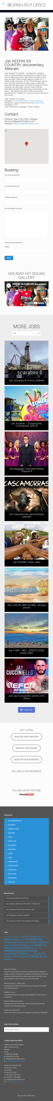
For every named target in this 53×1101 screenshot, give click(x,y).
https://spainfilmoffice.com (26, 123)
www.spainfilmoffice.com (15, 1061)
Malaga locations (16, 950)
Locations (40, 945)
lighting (30, 945)
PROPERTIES (12, 878)
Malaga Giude (37, 948)
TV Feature (20, 956)
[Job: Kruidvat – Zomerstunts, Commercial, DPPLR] (27, 408)
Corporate (10, 942)
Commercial (33, 939)
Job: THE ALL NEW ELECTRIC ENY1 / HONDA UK (23, 904)
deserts (27, 942)
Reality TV (26, 101)
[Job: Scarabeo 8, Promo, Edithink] (27, 363)
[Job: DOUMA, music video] (27, 544)
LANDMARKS (13, 862)
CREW (10, 837)
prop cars (30, 954)
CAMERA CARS (13, 829)
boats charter (42, 937)
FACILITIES (12, 849)
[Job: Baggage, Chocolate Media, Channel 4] (27, 454)
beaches (18, 937)
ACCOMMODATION (15, 821)
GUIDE (10, 853)
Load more (28, 710)
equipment (9, 945)
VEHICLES (11, 882)
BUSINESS (12, 825)
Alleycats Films (37, 103)
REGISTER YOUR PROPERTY (26, 737)
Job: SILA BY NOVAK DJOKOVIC (17, 898)
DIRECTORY (12, 841)
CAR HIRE (11, 833)
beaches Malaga (29, 936)
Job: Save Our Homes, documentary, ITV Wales (22, 921)
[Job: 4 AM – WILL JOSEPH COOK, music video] (27, 635)
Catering (21, 940)
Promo (22, 953)
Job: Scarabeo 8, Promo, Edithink (17, 915)
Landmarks (21, 945)
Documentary (37, 101)
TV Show (17, 101)
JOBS (10, 857)
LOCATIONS (12, 870)
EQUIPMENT (12, 845)
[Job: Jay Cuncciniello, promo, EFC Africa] (27, 680)
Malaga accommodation (18, 947)
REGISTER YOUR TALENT (26, 748)
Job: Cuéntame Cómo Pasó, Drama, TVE (20, 909)
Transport (8, 957)
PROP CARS (12, 874)
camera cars (11, 939)
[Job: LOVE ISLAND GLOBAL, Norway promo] (27, 590)
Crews (20, 942)
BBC (16, 105)
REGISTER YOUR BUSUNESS (26, 759)
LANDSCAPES (13, 866)
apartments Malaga (10, 937)
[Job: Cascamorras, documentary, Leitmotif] (27, 499)
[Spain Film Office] (26, 5)
